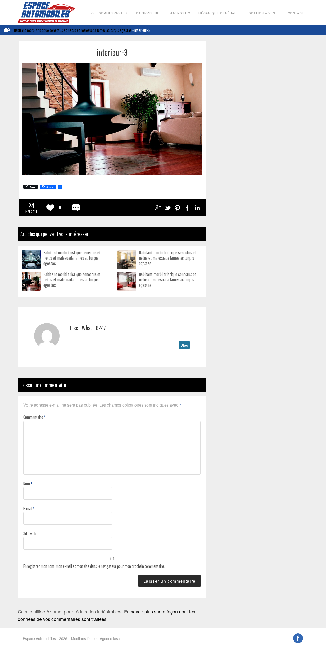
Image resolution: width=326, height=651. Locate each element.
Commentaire (34, 417)
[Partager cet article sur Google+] (157, 207)
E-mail (29, 508)
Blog (184, 345)
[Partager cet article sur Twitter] (167, 207)
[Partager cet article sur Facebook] (187, 207)
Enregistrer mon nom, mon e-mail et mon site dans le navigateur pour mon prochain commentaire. (94, 566)
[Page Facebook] (298, 638)
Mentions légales (84, 638)
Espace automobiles (46, 12)
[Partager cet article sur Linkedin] (197, 207)
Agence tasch (111, 638)
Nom (27, 483)
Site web (29, 533)
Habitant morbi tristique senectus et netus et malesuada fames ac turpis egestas (72, 30)
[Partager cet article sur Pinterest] (177, 207)
